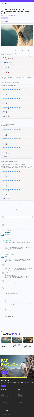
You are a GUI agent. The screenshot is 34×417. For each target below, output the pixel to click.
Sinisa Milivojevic (8, 224)
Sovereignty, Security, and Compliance (6, 404)
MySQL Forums (30, 203)
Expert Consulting (20, 393)
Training (19, 394)
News (18, 408)
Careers (19, 404)
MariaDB (2, 393)
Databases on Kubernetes (4, 396)
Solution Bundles (20, 395)
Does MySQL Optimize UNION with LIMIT (15, 203)
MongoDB (2, 394)
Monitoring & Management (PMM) (6, 397)
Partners (19, 403)
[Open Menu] (32, 3)
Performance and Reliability (5, 403)
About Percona (20, 402)
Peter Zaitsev (13, 15)
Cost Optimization (3, 402)
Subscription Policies (20, 396)
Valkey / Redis (3, 395)
